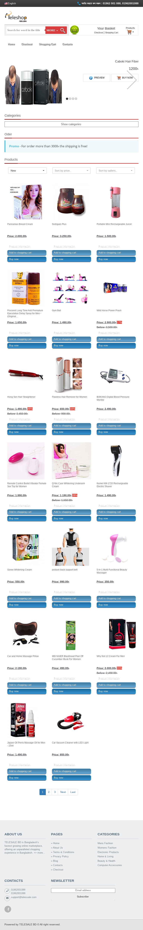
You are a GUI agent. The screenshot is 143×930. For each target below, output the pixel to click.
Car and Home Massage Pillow (23, 656)
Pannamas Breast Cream (20, 224)
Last (72, 791)
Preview (99, 78)
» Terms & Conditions (62, 852)
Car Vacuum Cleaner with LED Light (70, 742)
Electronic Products (108, 852)
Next (63, 791)
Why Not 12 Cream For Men (111, 656)
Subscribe (83, 896)
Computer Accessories (110, 865)
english (12, 3)
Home (11, 44)
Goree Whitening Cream (19, 569)
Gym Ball (56, 310)
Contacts (67, 44)
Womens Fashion (107, 847)
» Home (55, 843)
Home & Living (105, 856)
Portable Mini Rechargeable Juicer (114, 224)
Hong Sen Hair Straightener (21, 397)
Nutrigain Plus (59, 224)
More (51, 30)
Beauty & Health (106, 861)
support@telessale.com (23, 897)
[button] (9, 80)
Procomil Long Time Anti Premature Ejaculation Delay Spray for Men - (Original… (25, 313)
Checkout (98, 32)
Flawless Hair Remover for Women (69, 397)
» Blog (54, 861)
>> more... (39, 852)
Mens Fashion (105, 843)
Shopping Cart (111, 32)
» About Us (57, 847)
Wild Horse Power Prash (109, 310)
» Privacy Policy (60, 856)
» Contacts (57, 865)
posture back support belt (64, 569)
